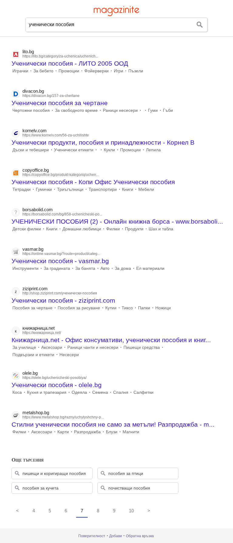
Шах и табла (161, 228)
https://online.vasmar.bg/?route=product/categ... (61, 254)
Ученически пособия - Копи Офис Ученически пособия (93, 181)
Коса (17, 392)
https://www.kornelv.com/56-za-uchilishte (55, 135)
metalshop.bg (35, 412)
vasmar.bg (32, 249)
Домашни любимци (81, 228)
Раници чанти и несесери (92, 347)
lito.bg (28, 51)
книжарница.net (38, 328)
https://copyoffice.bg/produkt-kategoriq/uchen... (60, 175)
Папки (144, 307)
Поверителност (91, 536)
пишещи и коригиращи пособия (54, 473)
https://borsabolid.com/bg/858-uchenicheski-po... (62, 214)
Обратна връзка (140, 536)
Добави (115, 536)
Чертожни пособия (31, 110)
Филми (113, 228)
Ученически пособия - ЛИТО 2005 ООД (70, 63)
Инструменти (25, 268)
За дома (123, 268)
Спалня (120, 392)
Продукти (134, 228)
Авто (105, 268)
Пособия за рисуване (79, 307)
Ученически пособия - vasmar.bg (60, 260)
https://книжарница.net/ (41, 333)
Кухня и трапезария (46, 392)
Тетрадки (21, 189)
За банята (85, 268)
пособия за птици (125, 473)
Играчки (20, 70)
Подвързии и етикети (33, 354)
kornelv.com (34, 130)
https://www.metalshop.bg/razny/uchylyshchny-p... (63, 417)
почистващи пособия (129, 488)
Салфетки (143, 392)
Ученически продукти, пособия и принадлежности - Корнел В (103, 142)
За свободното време (76, 110)
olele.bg (30, 373)
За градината (57, 268)
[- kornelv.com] (99, 149)
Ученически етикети (73, 149)
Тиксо (127, 307)
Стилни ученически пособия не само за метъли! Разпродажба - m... (113, 424)
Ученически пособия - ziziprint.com (63, 300)
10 (131, 510)
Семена (100, 392)
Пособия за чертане (32, 307)
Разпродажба (87, 431)
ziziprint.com (35, 288)
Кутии (110, 307)
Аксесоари (51, 347)
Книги (127, 189)
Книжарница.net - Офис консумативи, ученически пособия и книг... (111, 339)
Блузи (111, 431)
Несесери (69, 354)
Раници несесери (120, 110)
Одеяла (79, 392)
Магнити (131, 431)
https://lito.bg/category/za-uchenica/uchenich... (60, 56)
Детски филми (26, 228)
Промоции (69, 70)
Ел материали (150, 268)
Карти (63, 431)
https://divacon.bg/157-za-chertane (50, 96)
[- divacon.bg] (143, 110)
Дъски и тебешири (30, 149)
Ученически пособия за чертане (60, 102)
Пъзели (135, 70)
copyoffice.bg (35, 170)
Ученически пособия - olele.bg (57, 384)
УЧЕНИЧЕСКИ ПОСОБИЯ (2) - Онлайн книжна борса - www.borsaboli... (117, 221)
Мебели (146, 189)
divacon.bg (33, 91)
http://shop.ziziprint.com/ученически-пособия (59, 293)
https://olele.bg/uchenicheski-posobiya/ (54, 378)
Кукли (109, 149)
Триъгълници (70, 189)
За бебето (43, 70)
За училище (24, 347)
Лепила (153, 149)
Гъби (168, 110)
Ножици (163, 307)
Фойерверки (96, 70)
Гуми (153, 110)
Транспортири (103, 189)
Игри (118, 70)
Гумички (44, 189)
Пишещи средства (141, 347)
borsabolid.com (37, 209)
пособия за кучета (40, 488)
